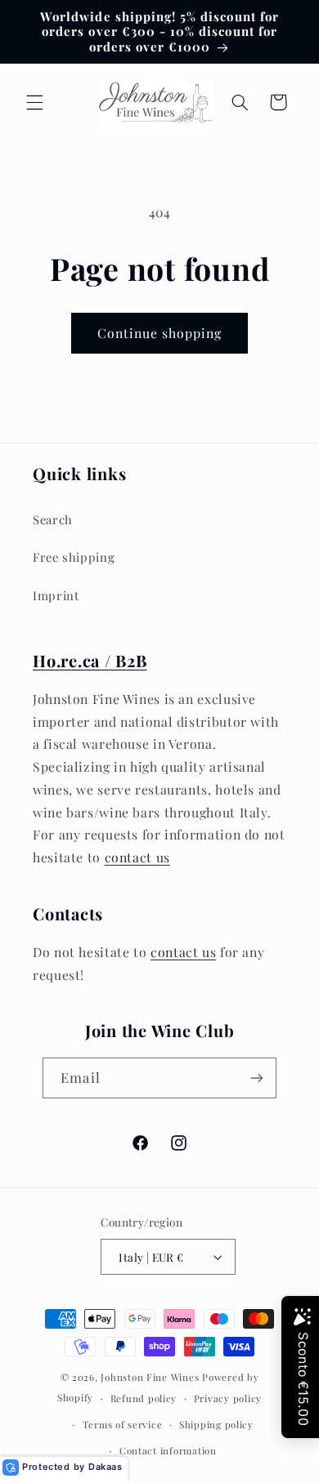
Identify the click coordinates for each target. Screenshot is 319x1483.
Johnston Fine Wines (150, 1377)
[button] (34, 102)
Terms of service (123, 1424)
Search (53, 519)
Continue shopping (159, 332)
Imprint (56, 595)
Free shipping (74, 557)
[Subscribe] (256, 1078)
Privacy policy (228, 1398)
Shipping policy (216, 1424)
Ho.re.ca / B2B (90, 660)
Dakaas (105, 1466)
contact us (137, 857)
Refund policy (143, 1398)
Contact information (168, 1451)
